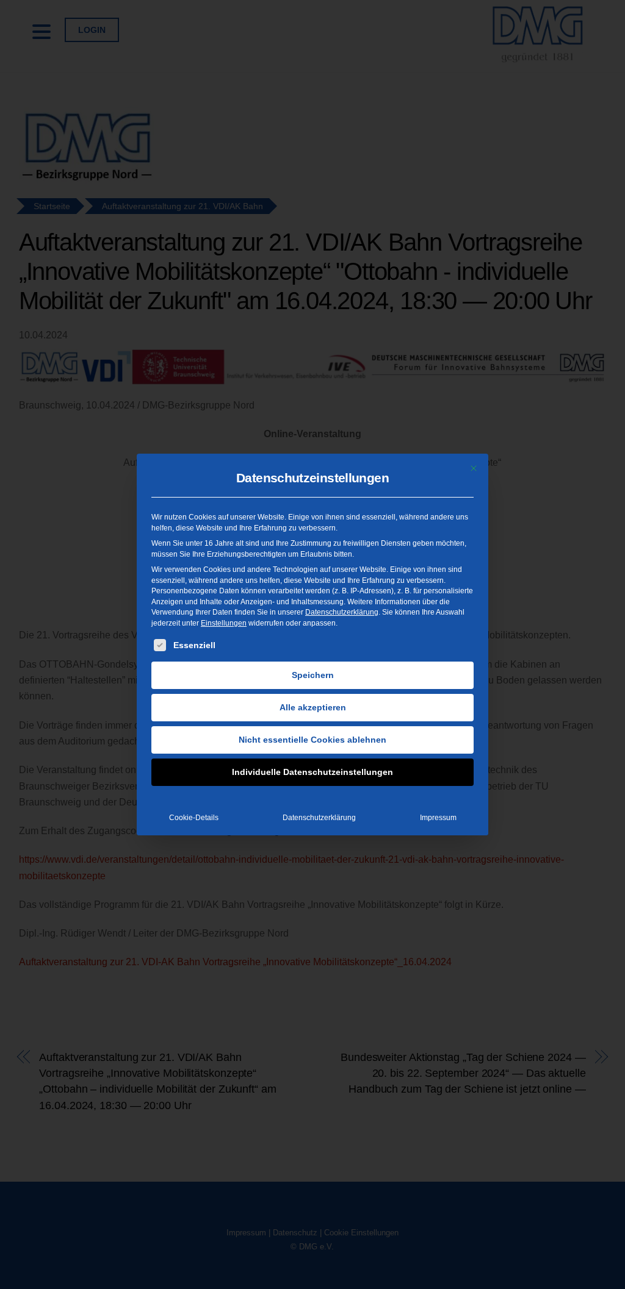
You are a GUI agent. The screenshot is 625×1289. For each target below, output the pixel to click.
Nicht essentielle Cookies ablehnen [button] (312, 739)
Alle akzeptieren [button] (313, 707)
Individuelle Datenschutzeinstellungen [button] (312, 772)
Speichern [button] (313, 675)
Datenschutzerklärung (341, 612)
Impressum (438, 817)
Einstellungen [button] (224, 623)
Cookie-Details (194, 817)
